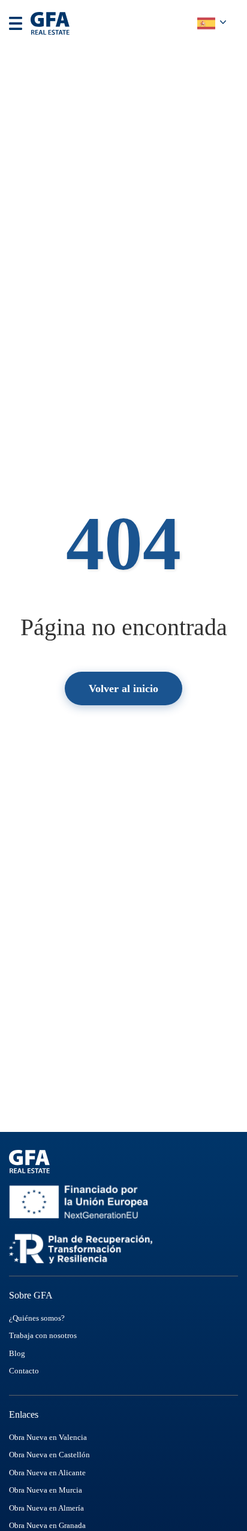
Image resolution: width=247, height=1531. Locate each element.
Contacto (24, 1370)
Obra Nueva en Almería (46, 1507)
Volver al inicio (123, 688)
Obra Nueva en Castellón (49, 1454)
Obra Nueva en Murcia (45, 1489)
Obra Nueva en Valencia (48, 1437)
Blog (17, 1353)
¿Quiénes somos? (37, 1317)
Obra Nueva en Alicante (47, 1472)
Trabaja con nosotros (43, 1335)
